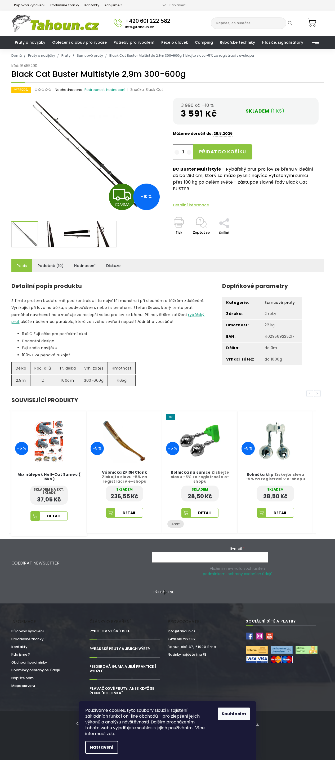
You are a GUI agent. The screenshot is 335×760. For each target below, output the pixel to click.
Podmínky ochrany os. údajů (35, 670)
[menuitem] (30, 42)
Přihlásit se (164, 592)
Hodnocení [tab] (85, 265)
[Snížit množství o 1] (177, 152)
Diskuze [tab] (113, 265)
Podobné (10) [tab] (51, 265)
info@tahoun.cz (181, 631)
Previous (310, 393)
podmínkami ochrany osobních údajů (238, 573)
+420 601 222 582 (181, 639)
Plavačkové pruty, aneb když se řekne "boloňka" (122, 690)
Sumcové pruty (280, 302)
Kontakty (91, 5)
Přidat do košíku (222, 151)
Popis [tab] (22, 265)
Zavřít (227, 215)
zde (110, 734)
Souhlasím (234, 714)
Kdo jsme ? (113, 5)
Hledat (293, 23)
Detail (81, 512)
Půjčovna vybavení (29, 5)
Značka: (146, 89)
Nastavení (102, 747)
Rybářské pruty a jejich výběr (120, 649)
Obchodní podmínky (29, 662)
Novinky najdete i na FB (187, 654)
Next (318, 393)
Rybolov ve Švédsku (110, 631)
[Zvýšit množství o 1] (189, 152)
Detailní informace (191, 205)
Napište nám (22, 678)
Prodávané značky (64, 5)
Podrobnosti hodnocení (104, 89)
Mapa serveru (23, 685)
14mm (128, 524)
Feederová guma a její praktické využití (123, 668)
